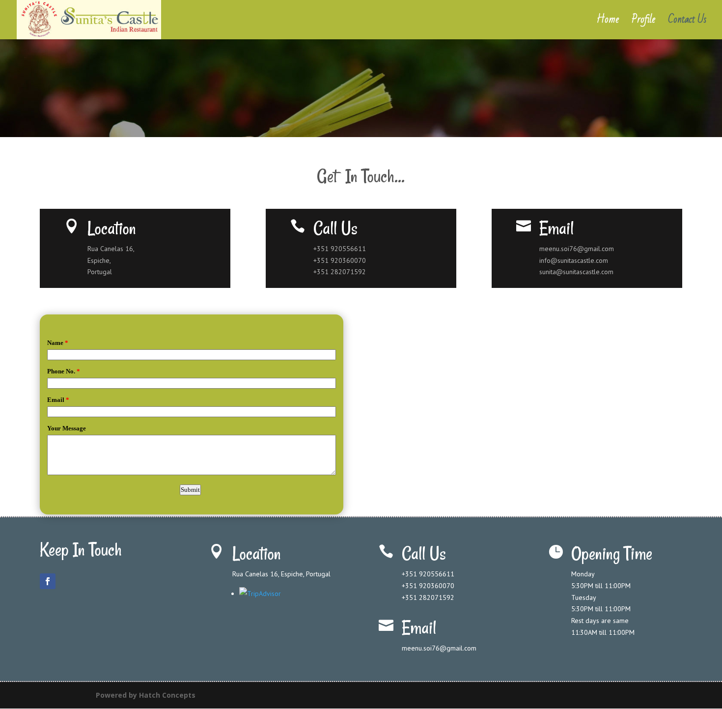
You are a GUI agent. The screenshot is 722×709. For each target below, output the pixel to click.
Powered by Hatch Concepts (145, 695)
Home (608, 22)
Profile (643, 22)
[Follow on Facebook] (48, 581)
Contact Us (687, 22)
